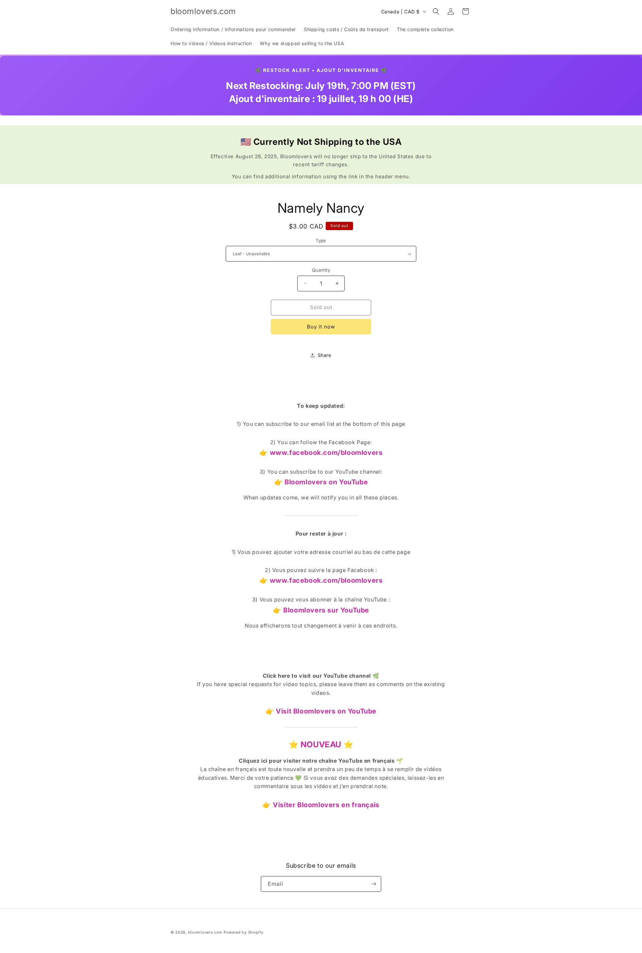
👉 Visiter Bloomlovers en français (321, 805)
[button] (436, 11)
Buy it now (321, 326)
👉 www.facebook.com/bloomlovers (321, 453)
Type (321, 240)
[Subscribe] (373, 884)
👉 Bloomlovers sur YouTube (321, 610)
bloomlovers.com (205, 932)
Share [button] (324, 355)
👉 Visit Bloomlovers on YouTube (321, 711)
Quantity (321, 270)
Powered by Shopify (243, 932)
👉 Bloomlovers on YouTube (321, 482)
